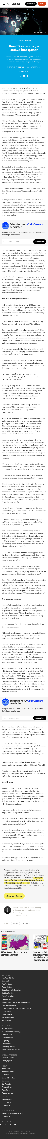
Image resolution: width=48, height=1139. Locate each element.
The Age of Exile (8, 978)
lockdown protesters (17, 258)
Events (4, 1096)
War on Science (7, 987)
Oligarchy (5, 1040)
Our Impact (6, 1081)
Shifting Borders (8, 993)
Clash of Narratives (9, 1005)
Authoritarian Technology (11, 1031)
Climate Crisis (7, 1034)
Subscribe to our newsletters (12, 1113)
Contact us (6, 1105)
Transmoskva (7, 1014)
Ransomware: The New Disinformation (16, 1002)
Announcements (8, 1071)
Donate (42, 3)
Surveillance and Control (11, 1049)
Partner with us (7, 1093)
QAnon (25, 923)
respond (19, 593)
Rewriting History (8, 1046)
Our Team (5, 1074)
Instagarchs (6, 1020)
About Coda (6, 1068)
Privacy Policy (25, 1131)
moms (13, 393)
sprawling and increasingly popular (27, 126)
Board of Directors (8, 1078)
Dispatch (15, 923)
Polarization (6, 1043)
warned (5, 737)
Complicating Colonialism (11, 990)
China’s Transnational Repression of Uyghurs (18, 1008)
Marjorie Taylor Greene (28, 396)
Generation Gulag (8, 1017)
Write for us (6, 1090)
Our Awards (6, 1084)
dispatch (25, 71)
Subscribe (39, 241)
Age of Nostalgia (8, 996)
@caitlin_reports (21, 915)
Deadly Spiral (7, 1060)
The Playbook (7, 984)
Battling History (7, 999)
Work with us (6, 1087)
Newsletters (31, 3)
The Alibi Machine (9, 1057)
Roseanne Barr (29, 398)
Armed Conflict (7, 1028)
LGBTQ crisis (6, 1011)
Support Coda (14, 896)
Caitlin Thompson (17, 67)
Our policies (6, 1102)
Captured (5, 981)
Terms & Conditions (12, 1131)
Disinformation (24, 40)
